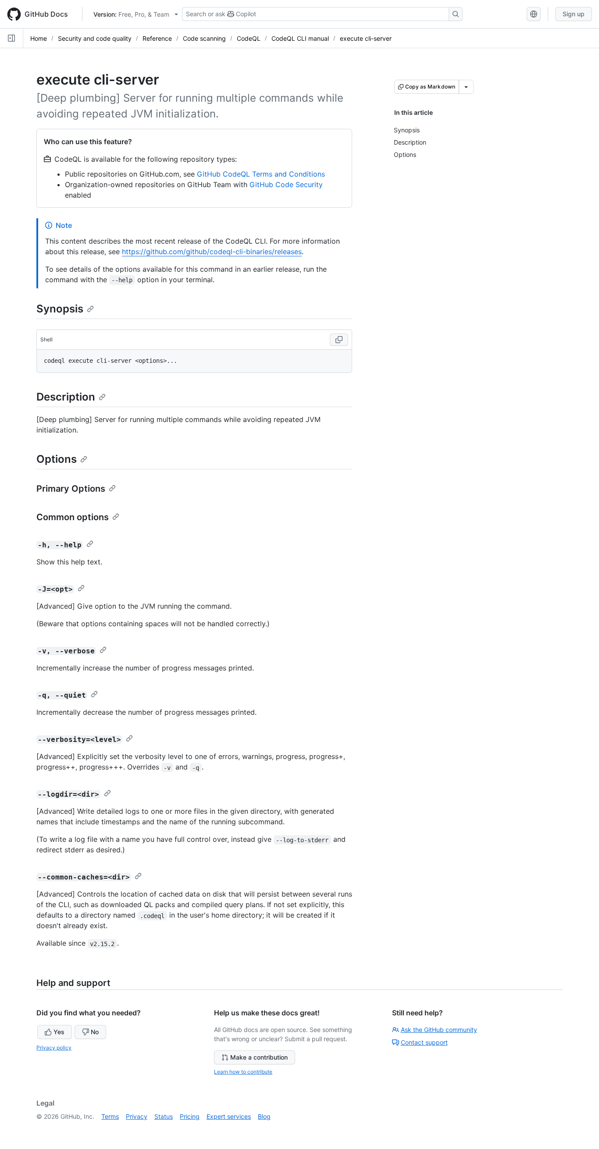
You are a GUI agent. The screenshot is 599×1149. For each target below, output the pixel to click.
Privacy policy (53, 1047)
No (95, 1032)
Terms (110, 1116)
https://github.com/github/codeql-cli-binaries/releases (212, 251)
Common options (72, 517)
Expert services (229, 1116)
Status (163, 1116)
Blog (264, 1116)
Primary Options (70, 488)
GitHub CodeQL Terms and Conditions (261, 174)
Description (65, 396)
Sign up (574, 14)
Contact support (424, 1042)
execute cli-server (366, 38)
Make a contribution (259, 1057)
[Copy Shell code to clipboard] (339, 339)
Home (38, 38)
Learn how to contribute (243, 1071)
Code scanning (204, 38)
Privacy (136, 1116)
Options (56, 459)
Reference (157, 38)
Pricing (190, 1116)
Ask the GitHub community (439, 1029)
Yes (58, 1032)
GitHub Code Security (286, 184)
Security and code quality (95, 38)
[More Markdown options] (466, 87)
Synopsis (59, 308)
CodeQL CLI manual (300, 38)
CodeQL (248, 38)
